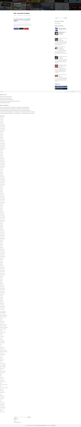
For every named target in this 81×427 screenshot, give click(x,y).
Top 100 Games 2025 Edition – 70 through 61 (28, 111)
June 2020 (1, 224)
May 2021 (1, 208)
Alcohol (1, 318)
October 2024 (2, 146)
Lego (1, 362)
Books (1, 330)
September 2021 (2, 202)
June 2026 (1, 120)
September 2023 (2, 166)
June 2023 (1, 170)
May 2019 (1, 244)
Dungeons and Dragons (3, 351)
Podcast (1, 377)
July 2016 (1, 295)
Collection (1, 333)
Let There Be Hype (3, 363)
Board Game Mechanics (4, 327)
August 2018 (2, 258)
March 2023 (2, 175)
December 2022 (2, 179)
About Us (15, 420)
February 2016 (2, 303)
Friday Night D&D (2, 354)
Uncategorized (2, 404)
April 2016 (1, 300)
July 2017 (1, 277)
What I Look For (2, 408)
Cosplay (1, 339)
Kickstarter (1, 360)
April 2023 (1, 173)
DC (0, 345)
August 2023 (2, 167)
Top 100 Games (2, 402)
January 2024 (2, 160)
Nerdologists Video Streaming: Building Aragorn (22, 20)
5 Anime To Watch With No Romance (6, 96)
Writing (1, 410)
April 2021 (1, 209)
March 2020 (2, 229)
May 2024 (1, 154)
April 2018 (1, 264)
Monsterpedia (2, 372)
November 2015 (2, 307)
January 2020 (2, 232)
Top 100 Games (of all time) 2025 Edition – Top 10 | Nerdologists (10, 111)
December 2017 (2, 270)
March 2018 (1, 265)
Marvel (1, 369)
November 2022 (2, 181)
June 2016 (1, 297)
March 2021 (1, 211)
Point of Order (2, 378)
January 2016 (2, 304)
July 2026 (1, 119)
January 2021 (2, 214)
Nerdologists (17, 3)
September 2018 (2, 256)
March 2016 (1, 301)
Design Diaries (2, 347)
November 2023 (2, 163)
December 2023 (2, 161)
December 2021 (2, 197)
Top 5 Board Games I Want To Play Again (6, 99)
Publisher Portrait (2, 381)
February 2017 (2, 285)
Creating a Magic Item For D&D (5, 102)
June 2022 (1, 188)
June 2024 (1, 152)
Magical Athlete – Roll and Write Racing (23, 107)
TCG (0, 393)
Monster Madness (3, 371)
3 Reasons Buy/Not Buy (3, 315)
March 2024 (2, 157)
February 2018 (2, 267)
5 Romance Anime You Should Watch (6, 98)
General (1, 357)
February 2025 (2, 140)
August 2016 (2, 294)
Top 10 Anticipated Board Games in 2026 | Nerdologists (8, 110)
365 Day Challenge (3, 316)
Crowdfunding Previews (17, 422)
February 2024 (2, 158)
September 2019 (2, 238)
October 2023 (2, 164)
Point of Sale (2, 380)
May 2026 (1, 122)
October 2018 (2, 255)
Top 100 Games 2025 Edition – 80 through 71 (28, 113)
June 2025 (1, 134)
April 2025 (1, 137)
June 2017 (1, 279)
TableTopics (2, 390)
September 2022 (2, 184)
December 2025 (2, 125)
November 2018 (2, 253)
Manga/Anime (2, 368)
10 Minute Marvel (2, 313)
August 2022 (2, 185)
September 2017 (2, 274)
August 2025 (2, 131)
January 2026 (2, 123)
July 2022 (1, 187)
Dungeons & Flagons (3, 350)
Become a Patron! (58, 23)
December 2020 (2, 215)
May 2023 (1, 172)
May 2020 (1, 226)
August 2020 (2, 221)
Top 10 (1, 399)
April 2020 (1, 227)
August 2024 (2, 149)
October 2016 (2, 291)
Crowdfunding (2, 342)
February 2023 (2, 176)
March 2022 (1, 193)
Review (1, 383)
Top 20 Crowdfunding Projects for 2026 (24, 110)
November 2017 (2, 271)
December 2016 (2, 288)
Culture (1, 344)
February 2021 (2, 212)
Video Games (2, 405)
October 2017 (2, 273)
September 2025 (2, 129)
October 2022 (2, 182)
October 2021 (2, 200)
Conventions (2, 336)
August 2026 (2, 117)
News (1, 375)
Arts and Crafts (2, 321)
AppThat (1, 319)
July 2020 (1, 223)
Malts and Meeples (3, 366)
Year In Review (2, 411)
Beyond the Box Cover (3, 324)
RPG (0, 386)
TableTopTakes (2, 392)
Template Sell (53, 425)
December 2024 (2, 143)
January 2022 (2, 196)
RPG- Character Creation (18, 18)
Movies (1, 374)
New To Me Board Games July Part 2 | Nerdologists (8, 108)
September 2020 (2, 220)
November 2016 (2, 289)
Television (1, 395)
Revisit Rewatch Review (3, 384)
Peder (16, 22)
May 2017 (1, 280)
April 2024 (1, 155)
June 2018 (1, 261)
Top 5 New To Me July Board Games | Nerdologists (8, 107)
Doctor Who (2, 348)
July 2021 (1, 205)
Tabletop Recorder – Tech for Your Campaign (62, 33)
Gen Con (1, 356)
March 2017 (1, 283)
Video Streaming (28, 18)
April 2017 (1, 282)
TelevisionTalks (2, 396)
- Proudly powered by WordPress (40, 425)
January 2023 (2, 178)
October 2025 (2, 128)
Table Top (1, 389)
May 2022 (1, 190)
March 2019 (1, 247)
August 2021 (2, 203)
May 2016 (1, 298)
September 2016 (2, 292)
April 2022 (1, 191)
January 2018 (2, 268)
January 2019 (2, 250)
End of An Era (2, 353)
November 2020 (2, 217)
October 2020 (2, 218)
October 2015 (2, 309)
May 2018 (1, 262)
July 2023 (1, 169)
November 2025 (2, 126)
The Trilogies (2, 398)
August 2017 (2, 276)
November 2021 (2, 199)
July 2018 (1, 259)
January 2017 (2, 286)
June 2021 (1, 206)
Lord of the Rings (2, 365)
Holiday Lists (2, 359)
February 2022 (2, 194)
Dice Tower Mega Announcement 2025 (63, 29)
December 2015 (2, 306)
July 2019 (1, 241)
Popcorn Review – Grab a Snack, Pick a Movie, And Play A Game (10, 101)
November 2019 (2, 235)
